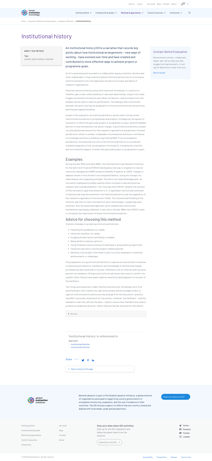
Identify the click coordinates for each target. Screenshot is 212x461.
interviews (49, 59)
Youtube (186, 433)
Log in (139, 4)
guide (34, 59)
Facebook (187, 429)
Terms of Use (186, 457)
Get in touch (159, 72)
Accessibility (148, 457)
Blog (159, 4)
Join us (131, 4)
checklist (27, 59)
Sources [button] (73, 314)
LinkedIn (186, 437)
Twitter (186, 425)
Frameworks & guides (30, 430)
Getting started (28, 425)
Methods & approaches (31, 435)
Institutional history (83, 21)
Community (26, 444)
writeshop (41, 59)
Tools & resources (29, 440)
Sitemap (174, 457)
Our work (151, 4)
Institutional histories (80, 344)
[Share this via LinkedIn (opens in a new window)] (93, 360)
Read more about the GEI (174, 397)
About (174, 4)
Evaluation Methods (65, 21)
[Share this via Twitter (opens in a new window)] (83, 360)
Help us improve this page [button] (82, 369)
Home (23, 21)
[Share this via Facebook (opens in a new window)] (88, 360)
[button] (189, 13)
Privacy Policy (162, 457)
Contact (166, 4)
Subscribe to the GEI (108, 442)
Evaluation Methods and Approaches (42, 21)
